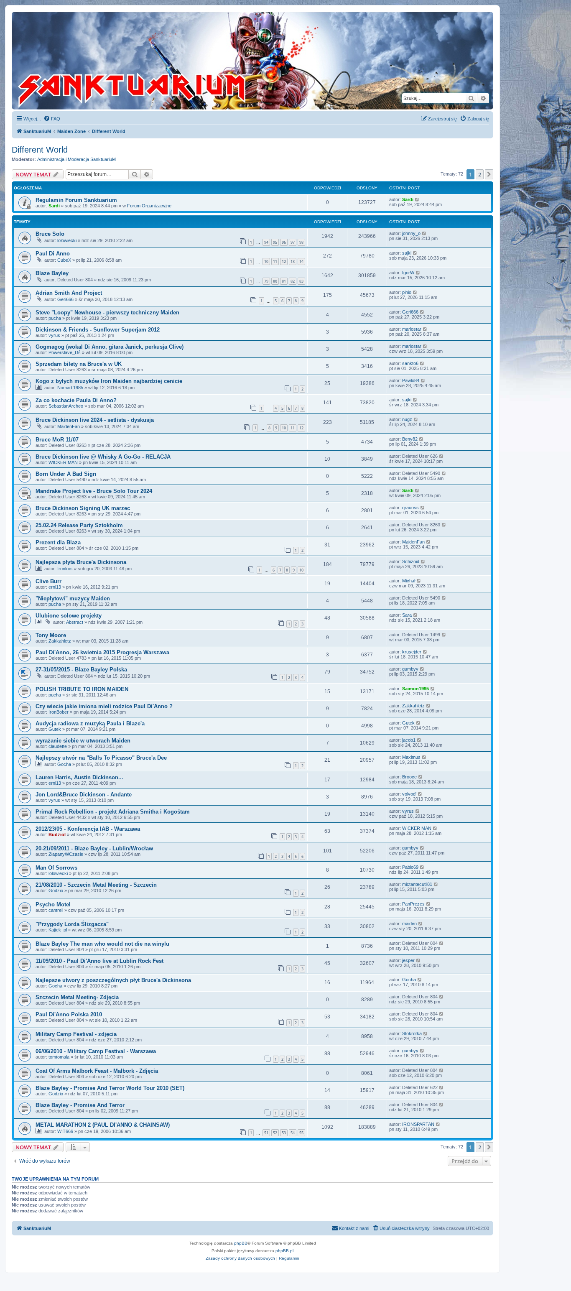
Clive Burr (48, 581)
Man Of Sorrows (56, 868)
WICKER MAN (63, 462)
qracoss (410, 507)
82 (293, 281)
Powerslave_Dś (64, 352)
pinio (406, 292)
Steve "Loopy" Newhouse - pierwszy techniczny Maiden (107, 312)
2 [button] (479, 174)
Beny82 (410, 438)
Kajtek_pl (57, 929)
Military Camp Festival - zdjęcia (76, 1034)
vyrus (54, 335)
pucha (54, 318)
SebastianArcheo (65, 405)
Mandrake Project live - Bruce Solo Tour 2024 (94, 491)
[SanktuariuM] (171, 60)
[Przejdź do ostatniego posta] (417, 199)
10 (266, 261)
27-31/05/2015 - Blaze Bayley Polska (81, 669)
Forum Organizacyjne (149, 205)
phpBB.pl (284, 1250)
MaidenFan (68, 426)
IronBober (58, 711)
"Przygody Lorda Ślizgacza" (72, 924)
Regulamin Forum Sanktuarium (76, 200)
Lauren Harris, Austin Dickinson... (79, 777)
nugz (407, 419)
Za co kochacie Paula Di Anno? (76, 400)
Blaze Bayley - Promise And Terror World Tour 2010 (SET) (110, 1088)
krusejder (411, 651)
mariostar (411, 329)
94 (266, 242)
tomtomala (58, 1056)
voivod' (409, 793)
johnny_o (411, 233)
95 (275, 242)
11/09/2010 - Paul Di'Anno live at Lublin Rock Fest (99, 961)
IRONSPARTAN (418, 1124)
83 (301, 281)
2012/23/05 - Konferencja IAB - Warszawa (88, 829)
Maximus (411, 757)
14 (301, 261)
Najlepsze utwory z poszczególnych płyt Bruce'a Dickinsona (113, 980)
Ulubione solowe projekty (69, 615)
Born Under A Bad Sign (66, 474)
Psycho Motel (53, 904)
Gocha (64, 764)
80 (275, 281)
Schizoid (410, 561)
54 (293, 1132)
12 (284, 261)
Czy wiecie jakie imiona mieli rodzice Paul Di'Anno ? (104, 706)
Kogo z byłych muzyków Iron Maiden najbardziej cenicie (109, 381)
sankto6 (410, 363)
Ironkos (65, 568)
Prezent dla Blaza (58, 542)
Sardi (54, 205)
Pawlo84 (410, 380)
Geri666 (65, 299)
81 (284, 281)
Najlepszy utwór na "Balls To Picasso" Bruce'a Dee (101, 758)
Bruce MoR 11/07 (57, 439)
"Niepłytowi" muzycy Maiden (73, 598)
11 (275, 261)
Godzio (55, 890)
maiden (409, 923)
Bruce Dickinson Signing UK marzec (83, 508)
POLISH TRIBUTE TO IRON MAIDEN (82, 689)
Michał (408, 580)
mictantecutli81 (417, 884)
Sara (407, 614)
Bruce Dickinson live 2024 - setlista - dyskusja (95, 420)
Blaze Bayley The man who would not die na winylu (102, 944)
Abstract (74, 622)
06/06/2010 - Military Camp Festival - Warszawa (96, 1051)
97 (293, 242)
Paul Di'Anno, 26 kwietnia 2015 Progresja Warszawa (102, 652)
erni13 (54, 586)
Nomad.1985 (70, 387)
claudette (57, 746)
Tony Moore (51, 635)
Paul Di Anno (53, 253)
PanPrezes (413, 903)
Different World (40, 149)
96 (284, 242)
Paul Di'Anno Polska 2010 (69, 1014)
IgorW (408, 272)
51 (266, 1132)
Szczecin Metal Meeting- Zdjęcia (77, 997)
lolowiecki (66, 240)
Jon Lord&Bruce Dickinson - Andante (84, 794)
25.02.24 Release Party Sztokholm (79, 525)
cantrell (55, 910)
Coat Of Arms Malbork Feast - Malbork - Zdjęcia (97, 1071)
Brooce (409, 776)
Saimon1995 (415, 688)
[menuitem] (51, 119)
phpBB (240, 1243)
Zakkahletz (59, 640)
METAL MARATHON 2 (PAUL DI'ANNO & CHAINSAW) (103, 1125)
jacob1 (409, 739)
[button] (489, 174)
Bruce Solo (50, 234)
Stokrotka (412, 1033)
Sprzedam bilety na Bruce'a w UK (79, 364)
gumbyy (410, 668)
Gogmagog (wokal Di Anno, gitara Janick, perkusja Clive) (110, 347)
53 (284, 1132)
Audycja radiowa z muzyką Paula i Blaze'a (90, 723)
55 (301, 1132)
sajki (406, 252)
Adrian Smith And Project (69, 293)
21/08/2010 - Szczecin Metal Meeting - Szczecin (96, 885)
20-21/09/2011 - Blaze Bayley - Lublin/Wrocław (94, 848)
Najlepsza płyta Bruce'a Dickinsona (81, 562)
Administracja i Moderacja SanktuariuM (76, 159)
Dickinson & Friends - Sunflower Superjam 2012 (98, 330)
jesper (408, 960)
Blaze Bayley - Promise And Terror (80, 1105)
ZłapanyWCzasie (65, 854)
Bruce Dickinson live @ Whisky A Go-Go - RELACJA (103, 457)
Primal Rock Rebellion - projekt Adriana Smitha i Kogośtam (113, 812)
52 (275, 1132)
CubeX (64, 260)
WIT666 (65, 1131)
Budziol (57, 834)
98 (301, 242)
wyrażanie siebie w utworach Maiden (83, 740)
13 (293, 261)
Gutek (54, 729)
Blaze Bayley (52, 273)
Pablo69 (410, 867)
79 (266, 281)
